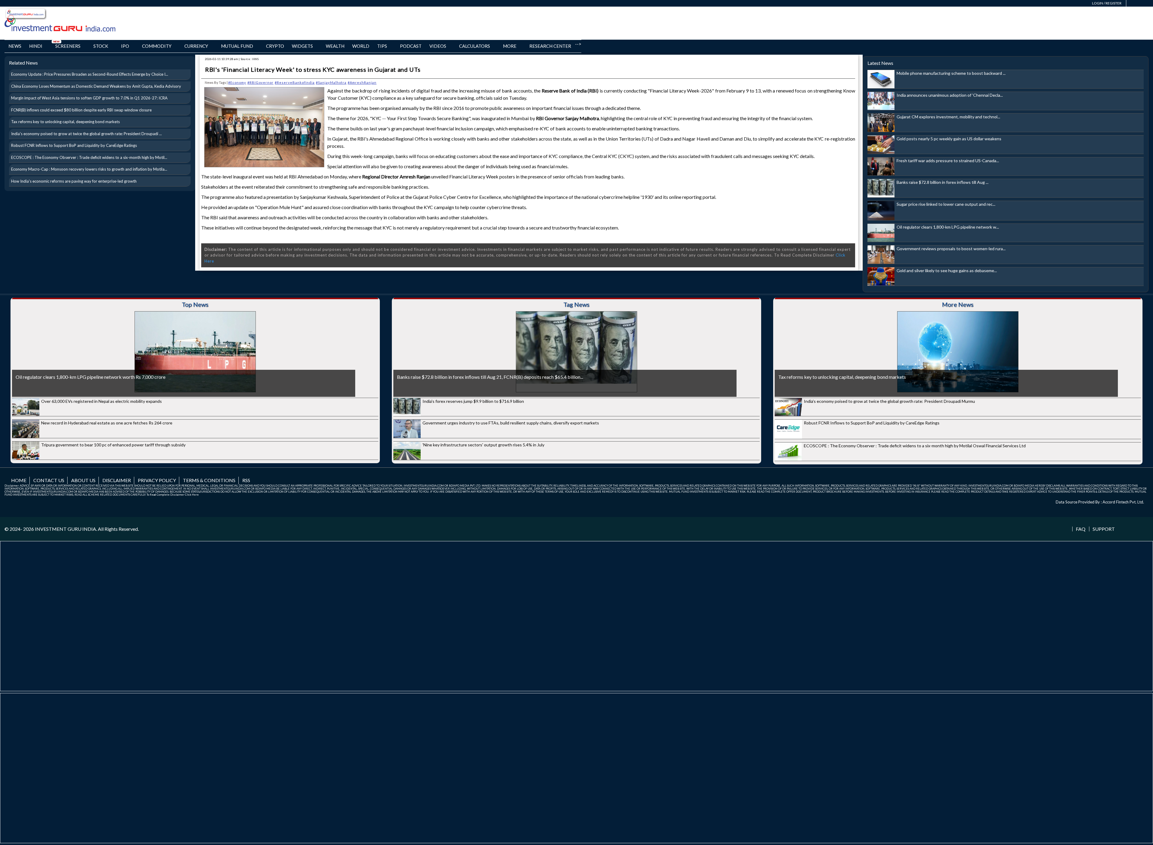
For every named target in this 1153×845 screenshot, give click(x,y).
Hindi (35, 46)
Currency (196, 46)
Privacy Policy (157, 480)
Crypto (275, 46)
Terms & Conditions (209, 480)
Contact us (48, 480)
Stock (100, 46)
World (360, 46)
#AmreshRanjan (362, 82)
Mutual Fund (237, 46)
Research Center (550, 46)
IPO (125, 46)
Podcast (411, 46)
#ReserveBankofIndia (295, 82)
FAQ (1080, 529)
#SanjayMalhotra (331, 82)
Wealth (335, 46)
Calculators (474, 46)
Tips (382, 46)
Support (1104, 529)
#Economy (237, 82)
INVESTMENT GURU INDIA (65, 529)
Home (18, 480)
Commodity (156, 46)
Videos (437, 46)
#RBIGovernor (260, 82)
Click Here (192, 494)
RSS (246, 480)
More (509, 46)
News (14, 46)
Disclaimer (116, 480)
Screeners (67, 46)
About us (83, 480)
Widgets (302, 46)
